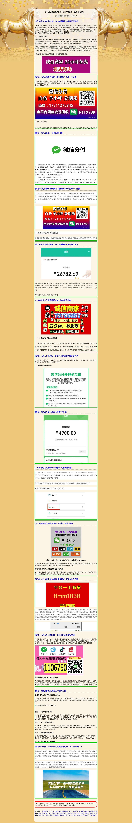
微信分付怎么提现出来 (59, 813)
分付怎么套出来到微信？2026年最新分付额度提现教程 (56, 21)
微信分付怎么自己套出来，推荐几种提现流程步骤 (55, 635)
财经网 (81, 811)
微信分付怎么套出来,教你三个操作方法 (50, 691)
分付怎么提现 (72, 815)
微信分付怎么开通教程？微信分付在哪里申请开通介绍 (56, 356)
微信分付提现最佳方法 (44, 813)
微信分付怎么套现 (73, 813)
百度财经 (75, 811)
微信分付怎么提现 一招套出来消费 (48, 133)
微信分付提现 (84, 813)
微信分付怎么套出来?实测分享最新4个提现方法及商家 (56, 579)
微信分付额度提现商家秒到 (58, 815)
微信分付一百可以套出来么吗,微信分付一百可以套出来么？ (58, 747)
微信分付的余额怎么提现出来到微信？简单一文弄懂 (55, 77)
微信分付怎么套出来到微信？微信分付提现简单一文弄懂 (57, 189)
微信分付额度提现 (83, 815)
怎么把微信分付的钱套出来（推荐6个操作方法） (54, 523)
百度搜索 (93, 815)
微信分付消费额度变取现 (63, 811)
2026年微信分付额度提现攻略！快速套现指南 (53, 300)
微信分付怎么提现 (42, 815)
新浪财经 (45, 811)
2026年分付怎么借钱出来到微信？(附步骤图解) (53, 468)
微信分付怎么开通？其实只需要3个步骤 (51, 412)
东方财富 (52, 811)
